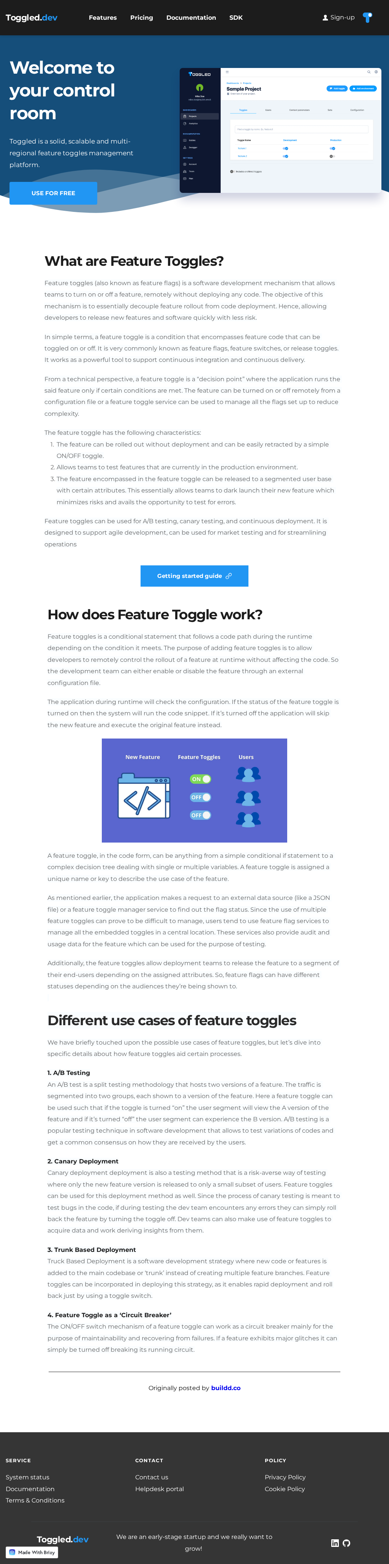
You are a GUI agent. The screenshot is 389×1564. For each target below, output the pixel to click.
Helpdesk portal (160, 1489)
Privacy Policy (285, 1477)
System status (27, 1477)
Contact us (151, 1477)
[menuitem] (103, 17)
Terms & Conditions (36, 1500)
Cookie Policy (285, 1489)
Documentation (30, 1489)
